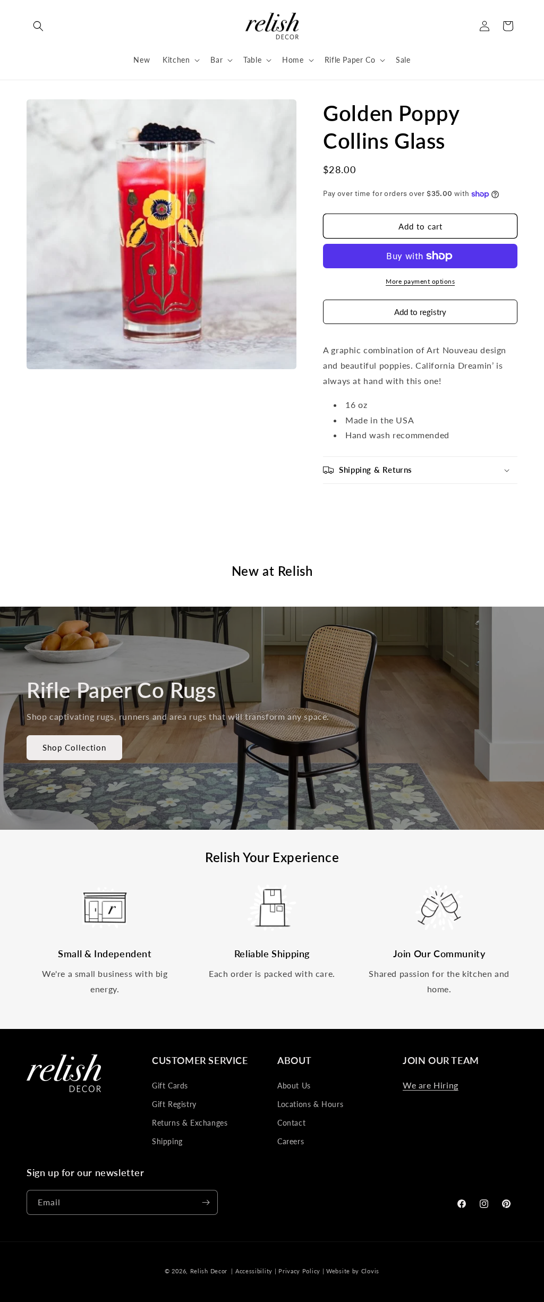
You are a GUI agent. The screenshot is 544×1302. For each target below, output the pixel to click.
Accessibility (254, 1270)
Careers (290, 1141)
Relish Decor (208, 1270)
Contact (291, 1122)
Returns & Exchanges (189, 1122)
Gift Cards (170, 1085)
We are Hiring (430, 1085)
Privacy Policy (299, 1270)
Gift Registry (174, 1104)
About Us (294, 1085)
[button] (38, 26)
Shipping (167, 1141)
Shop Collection (74, 748)
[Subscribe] (205, 1202)
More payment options (420, 281)
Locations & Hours (310, 1104)
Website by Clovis (352, 1270)
